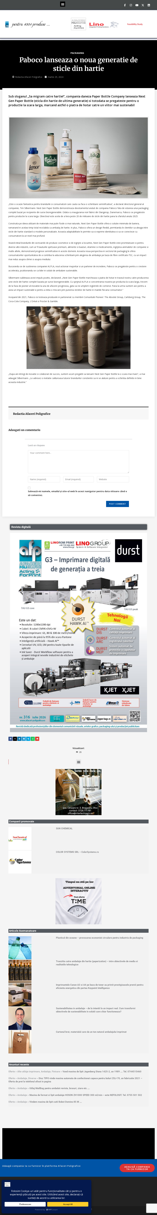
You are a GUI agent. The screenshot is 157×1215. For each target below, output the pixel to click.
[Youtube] (136, 5)
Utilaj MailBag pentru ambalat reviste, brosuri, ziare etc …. (59, 1088)
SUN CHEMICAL (64, 828)
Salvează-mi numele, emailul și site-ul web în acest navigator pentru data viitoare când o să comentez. (77, 493)
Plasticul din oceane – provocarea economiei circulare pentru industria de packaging (99, 937)
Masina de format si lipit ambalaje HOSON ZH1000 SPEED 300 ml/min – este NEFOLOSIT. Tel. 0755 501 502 (85, 1095)
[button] (62, 4)
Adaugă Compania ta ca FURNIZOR (137, 1168)
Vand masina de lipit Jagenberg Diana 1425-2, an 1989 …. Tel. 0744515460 (102, 1071)
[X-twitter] (142, 5)
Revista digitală (21, 527)
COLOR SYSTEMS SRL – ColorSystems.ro (77, 852)
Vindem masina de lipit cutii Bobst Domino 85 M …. (55, 1101)
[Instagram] (130, 5)
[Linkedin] (148, 5)
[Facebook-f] (124, 5)
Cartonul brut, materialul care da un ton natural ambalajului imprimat (91, 1032)
